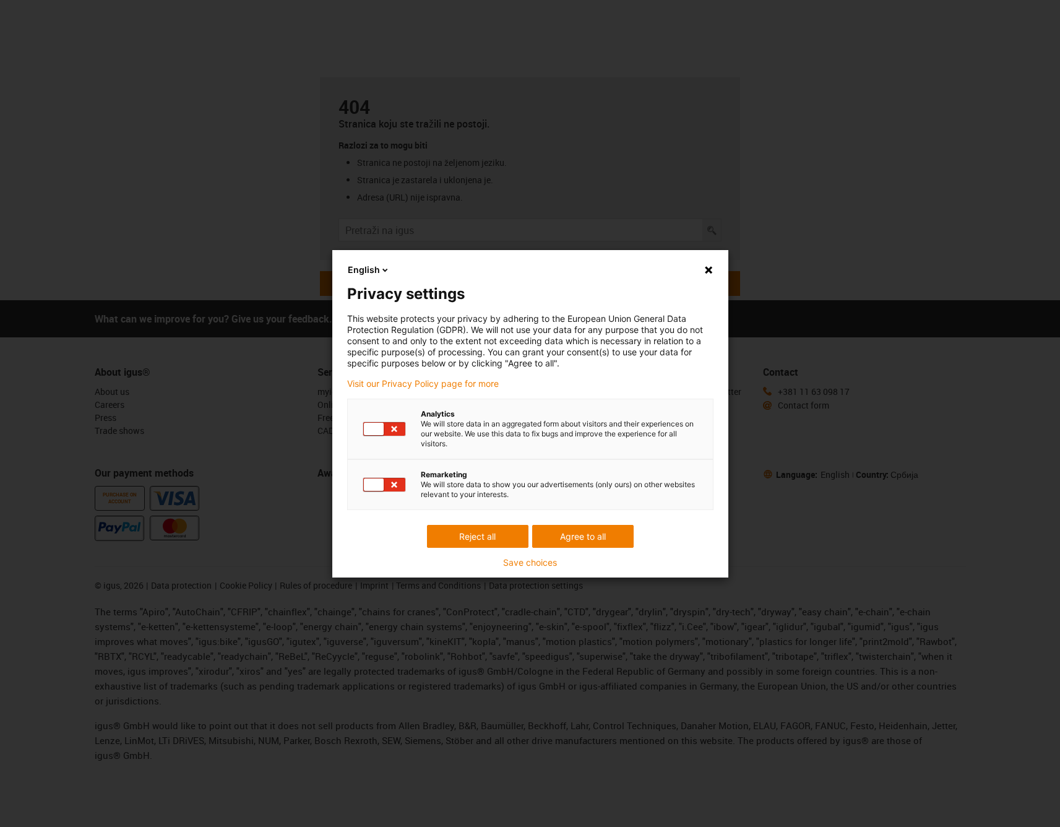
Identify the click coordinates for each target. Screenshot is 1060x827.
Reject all (477, 536)
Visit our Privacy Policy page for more (423, 384)
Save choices (530, 563)
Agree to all (583, 536)
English (364, 269)
